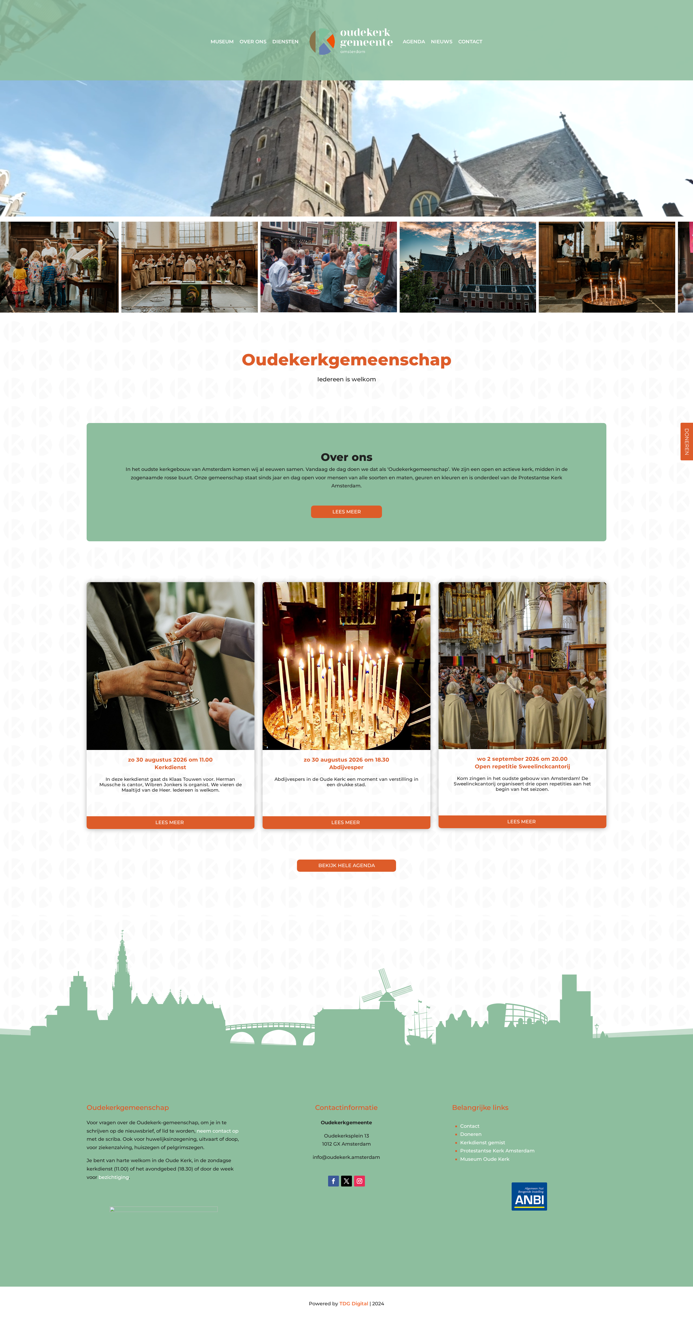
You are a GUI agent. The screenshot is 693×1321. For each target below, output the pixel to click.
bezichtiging (114, 1177)
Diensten (285, 42)
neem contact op (217, 1131)
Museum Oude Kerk (484, 1159)
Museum (222, 42)
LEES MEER (346, 512)
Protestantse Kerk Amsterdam (497, 1151)
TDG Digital (353, 1304)
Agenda (414, 42)
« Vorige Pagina (106, 841)
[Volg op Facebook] (333, 1181)
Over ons (253, 42)
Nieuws (441, 42)
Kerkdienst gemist (482, 1143)
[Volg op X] (346, 1181)
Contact (470, 42)
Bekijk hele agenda (346, 865)
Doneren (471, 1134)
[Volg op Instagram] (359, 1181)
